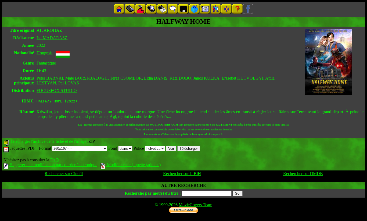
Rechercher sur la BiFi (182, 173)
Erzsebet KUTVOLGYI (242, 78)
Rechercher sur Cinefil (64, 173)
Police (139, 148)
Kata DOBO (180, 78)
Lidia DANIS (155, 78)
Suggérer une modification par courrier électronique (53, 164)
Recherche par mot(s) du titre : (153, 193)
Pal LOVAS (68, 83)
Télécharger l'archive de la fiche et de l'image (48, 141)
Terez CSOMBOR (126, 78)
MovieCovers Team (195, 204)
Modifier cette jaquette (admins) (133, 164)
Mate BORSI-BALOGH (86, 78)
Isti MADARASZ (52, 37)
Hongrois (44, 53)
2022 (41, 45)
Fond (113, 148)
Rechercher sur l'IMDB (303, 173)
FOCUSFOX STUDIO (57, 90)
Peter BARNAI (50, 78)
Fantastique (46, 63)
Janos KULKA (206, 78)
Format (45, 148)
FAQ (54, 160)
